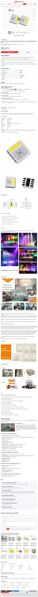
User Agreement (24, 594)
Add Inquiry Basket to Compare (19, 35)
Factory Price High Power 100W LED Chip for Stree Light (34, 556)
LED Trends (17, 587)
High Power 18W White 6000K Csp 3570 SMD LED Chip (18, 543)
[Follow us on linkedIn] (27, 592)
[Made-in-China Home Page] (19, 1)
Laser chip (29, 567)
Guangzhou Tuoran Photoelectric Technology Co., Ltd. (11, 44)
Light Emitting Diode (12, 454)
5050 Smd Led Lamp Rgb (5, 587)
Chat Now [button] (28, 52)
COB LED (23, 454)
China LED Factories (4, 582)
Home (2, 6)
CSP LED (20, 454)
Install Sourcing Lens (5, 592)
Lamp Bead (17, 454)
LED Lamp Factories (12, 582)
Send (8, 528)
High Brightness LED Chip (32, 578)
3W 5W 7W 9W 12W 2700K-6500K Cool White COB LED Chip (26, 543)
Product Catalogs (14, 563)
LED (7, 454)
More (2, 588)
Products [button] (9, 4)
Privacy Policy (33, 594)
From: (5, 516)
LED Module (19, 6)
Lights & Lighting (6, 6)
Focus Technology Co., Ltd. (12, 594)
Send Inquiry (10, 52)
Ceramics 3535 (21, 565)
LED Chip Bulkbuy (23, 587)
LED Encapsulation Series (13, 6)
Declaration (28, 594)
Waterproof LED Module (14, 578)
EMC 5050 (20, 567)
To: (5, 518)
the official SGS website (23, 420)
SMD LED (2, 567)
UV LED (11, 567)
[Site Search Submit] (24, 4)
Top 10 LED (12, 587)
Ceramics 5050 (12, 565)
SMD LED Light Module (23, 578)
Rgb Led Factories (19, 582)
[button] (1, 1)
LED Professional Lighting (5, 578)
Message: (4, 521)
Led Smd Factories (27, 582)
